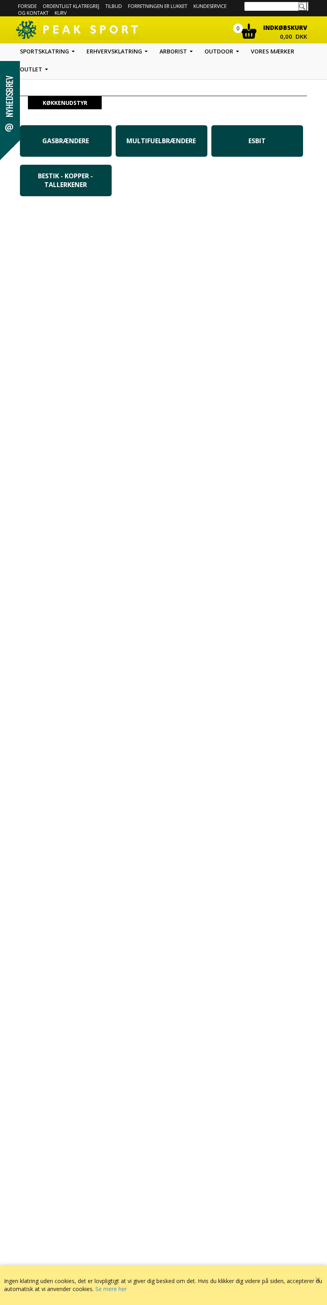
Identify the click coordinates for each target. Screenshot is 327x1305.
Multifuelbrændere (161, 140)
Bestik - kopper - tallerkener (65, 180)
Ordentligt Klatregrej (71, 6)
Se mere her (111, 1289)
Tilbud (113, 6)
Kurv (61, 13)
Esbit (257, 140)
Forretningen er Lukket (157, 6)
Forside (27, 6)
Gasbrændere (65, 140)
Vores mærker (272, 51)
